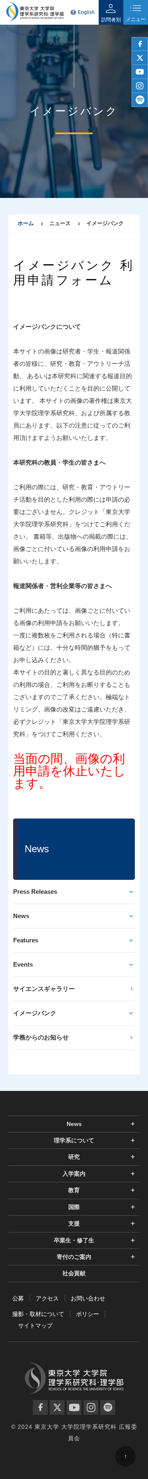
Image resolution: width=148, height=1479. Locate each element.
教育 (74, 1190)
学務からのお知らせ (41, 1037)
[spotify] (140, 100)
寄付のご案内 (74, 1256)
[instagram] (140, 86)
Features (25, 940)
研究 (74, 1156)
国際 (74, 1207)
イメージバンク (34, 1012)
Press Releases (35, 891)
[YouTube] (74, 1407)
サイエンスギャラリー (44, 988)
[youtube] (140, 72)
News (21, 915)
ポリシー (87, 1314)
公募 (18, 1298)
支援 (74, 1223)
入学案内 (74, 1173)
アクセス (47, 1298)
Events (23, 964)
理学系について (74, 1140)
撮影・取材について (38, 1314)
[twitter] (140, 58)
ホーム (26, 223)
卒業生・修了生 (74, 1240)
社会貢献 (74, 1273)
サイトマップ (35, 1325)
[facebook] (140, 44)
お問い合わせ (88, 1298)
